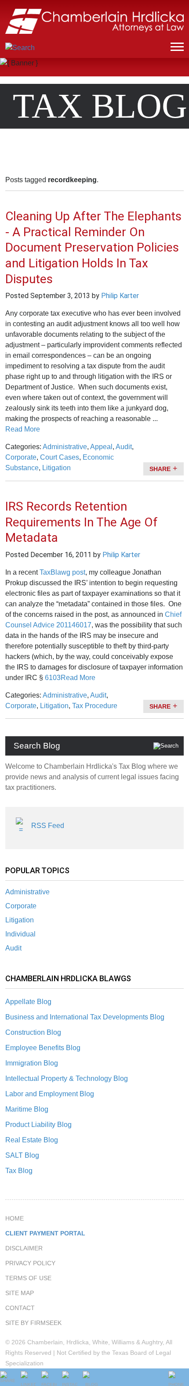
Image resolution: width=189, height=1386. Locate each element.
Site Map (19, 1292)
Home (14, 1218)
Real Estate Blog (31, 1140)
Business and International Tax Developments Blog (84, 1017)
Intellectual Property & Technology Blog (66, 1078)
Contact (20, 1307)
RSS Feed (47, 825)
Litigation (19, 920)
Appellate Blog (28, 1001)
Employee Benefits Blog (42, 1047)
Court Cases (59, 457)
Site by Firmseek (33, 1322)
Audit (13, 948)
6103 (53, 677)
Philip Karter (120, 296)
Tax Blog (19, 1170)
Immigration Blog (31, 1063)
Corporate (20, 906)
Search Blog (37, 745)
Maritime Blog (26, 1109)
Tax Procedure (94, 705)
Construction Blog (33, 1032)
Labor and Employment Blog (49, 1094)
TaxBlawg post (62, 572)
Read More (22, 429)
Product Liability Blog (38, 1124)
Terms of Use (28, 1278)
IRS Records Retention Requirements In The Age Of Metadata (81, 522)
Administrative (27, 892)
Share (160, 468)
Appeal (101, 446)
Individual (20, 934)
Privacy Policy (30, 1263)
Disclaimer (24, 1248)
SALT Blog (22, 1155)
